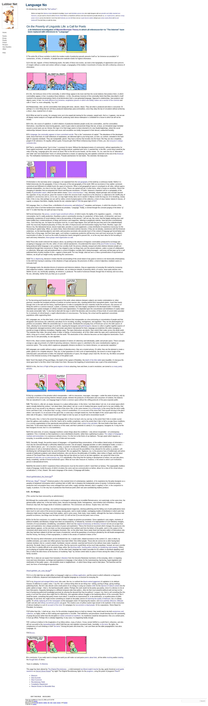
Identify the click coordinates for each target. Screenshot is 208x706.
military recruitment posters (50, 603)
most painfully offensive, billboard (111, 601)
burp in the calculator (90, 423)
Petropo (43, 481)
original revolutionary (84, 524)
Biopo (37, 481)
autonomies (68, 205)
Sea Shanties (7, 47)
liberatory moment (100, 524)
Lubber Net (9, 4)
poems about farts (90, 657)
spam (54, 702)
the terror (57, 626)
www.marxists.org (53, 457)
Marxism (34, 676)
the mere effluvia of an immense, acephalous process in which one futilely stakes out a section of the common (80, 100)
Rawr (116, 671)
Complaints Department (39, 684)
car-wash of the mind (54, 605)
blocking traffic (76, 547)
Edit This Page (36, 696)
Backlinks (46, 696)
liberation (65, 558)
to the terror (104, 624)
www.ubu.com (40, 457)
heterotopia (97, 408)
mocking (110, 657)
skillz (94, 586)
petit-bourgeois (86, 326)
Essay (4, 38)
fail (37, 702)
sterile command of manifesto (70, 616)
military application (79, 575)
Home (4, 32)
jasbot (35, 701)
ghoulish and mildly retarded (109, 13)
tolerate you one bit (66, 18)
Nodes (5, 36)
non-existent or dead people (85, 605)
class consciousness (75, 192)
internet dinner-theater (43, 671)
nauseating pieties (49, 624)
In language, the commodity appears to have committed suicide (51, 134)
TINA (79, 201)
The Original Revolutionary (57, 669)
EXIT (95, 201)
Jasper (66, 13)
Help (4, 53)
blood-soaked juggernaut (91, 581)
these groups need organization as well (59, 237)
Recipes (5, 45)
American (120, 154)
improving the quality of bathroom (98, 599)
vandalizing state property (109, 547)
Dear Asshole (36, 678)
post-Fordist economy (108, 244)
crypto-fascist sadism (87, 18)
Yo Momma (44, 664)
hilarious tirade (47, 13)
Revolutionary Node (38, 682)
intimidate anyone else (77, 13)
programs (90, 671)
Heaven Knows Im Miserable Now (43, 686)
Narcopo (31, 481)
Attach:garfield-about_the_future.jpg (38, 477)
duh (51, 702)
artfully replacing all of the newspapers (47, 601)
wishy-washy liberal (106, 18)
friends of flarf (59, 15)
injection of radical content (110, 586)
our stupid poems (110, 15)
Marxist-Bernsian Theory (67, 30)
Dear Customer (36, 680)
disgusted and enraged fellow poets (46, 581)
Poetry (5, 40)
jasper (59, 702)
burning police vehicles (90, 547)
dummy (41, 702)
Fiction (5, 42)
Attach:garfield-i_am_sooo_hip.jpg (38, 571)
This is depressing (36, 259)
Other (4, 49)
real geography (83, 182)
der (48, 702)
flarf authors (52, 9)
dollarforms (79, 205)
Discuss (32, 633)
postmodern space (39, 192)
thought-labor (33, 660)
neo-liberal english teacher (89, 669)
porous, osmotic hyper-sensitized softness (59, 214)
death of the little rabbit (93, 360)
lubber (45, 702)
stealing (120, 657)
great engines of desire (61, 366)
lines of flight (44, 366)
